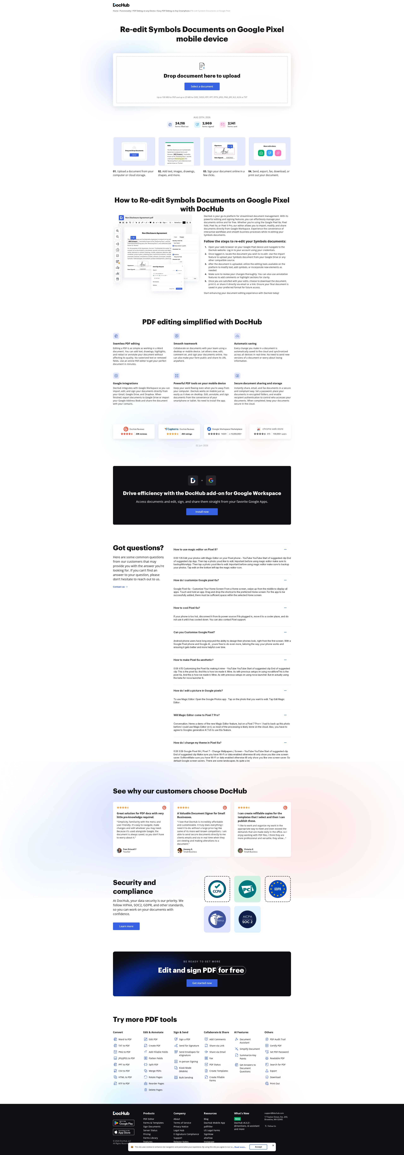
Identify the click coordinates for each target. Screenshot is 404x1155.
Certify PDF (276, 1045)
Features (147, 1141)
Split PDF (153, 1064)
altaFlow (208, 1137)
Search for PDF (277, 1064)
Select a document (202, 86)
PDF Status (215, 1064)
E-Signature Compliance (186, 1134)
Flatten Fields (156, 1058)
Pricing (147, 1134)
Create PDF (154, 1045)
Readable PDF (277, 1058)
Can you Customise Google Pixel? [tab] (194, 632)
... (239, 1147)
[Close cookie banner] (273, 1145)
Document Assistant (245, 1041)
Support (178, 1137)
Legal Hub (179, 1130)
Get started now (202, 983)
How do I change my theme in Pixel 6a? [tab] (197, 742)
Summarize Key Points (248, 1057)
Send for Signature (189, 1045)
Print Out (275, 1083)
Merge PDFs (155, 1070)
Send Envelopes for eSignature (189, 1053)
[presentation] (202, 79)
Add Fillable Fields (158, 1051)
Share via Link (216, 1045)
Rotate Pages (155, 1077)
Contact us (119, 586)
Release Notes (181, 1141)
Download (275, 1077)
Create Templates (218, 1070)
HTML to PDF (125, 1077)
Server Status (150, 1130)
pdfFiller (208, 1126)
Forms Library (150, 1137)
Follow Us (272, 1126)
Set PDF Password (279, 1051)
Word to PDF (125, 1039)
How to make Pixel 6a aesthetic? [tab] (194, 659)
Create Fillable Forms (217, 1079)
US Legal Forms (212, 1130)
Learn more (126, 926)
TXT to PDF (124, 1045)
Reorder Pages (156, 1083)
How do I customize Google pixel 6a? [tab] (196, 580)
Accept (258, 1147)
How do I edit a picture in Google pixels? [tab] (198, 690)
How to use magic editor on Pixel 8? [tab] (196, 549)
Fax (211, 1058)
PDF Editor (148, 1118)
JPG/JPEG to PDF (127, 1058)
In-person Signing (188, 1061)
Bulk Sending (186, 1077)
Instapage (209, 1141)
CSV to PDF (124, 1070)
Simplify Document (250, 1048)
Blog (206, 1118)
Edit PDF (153, 1039)
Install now (202, 511)
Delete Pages (155, 1089)
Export (273, 1070)
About (177, 1118)
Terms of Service (182, 1122)
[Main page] (121, 5)
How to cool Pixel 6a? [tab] (187, 607)
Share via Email (217, 1051)
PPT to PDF (124, 1064)
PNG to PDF (124, 1051)
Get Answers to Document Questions (248, 1068)
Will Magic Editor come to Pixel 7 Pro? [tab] (197, 715)
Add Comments (217, 1039)
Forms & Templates (153, 1122)
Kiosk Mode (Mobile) (185, 1069)
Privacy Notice (181, 1126)
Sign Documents (151, 1126)
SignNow (208, 1134)
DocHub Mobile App (214, 1122)
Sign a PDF (184, 1039)
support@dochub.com (274, 1113)
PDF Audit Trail (278, 1039)
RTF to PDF (124, 1083)
